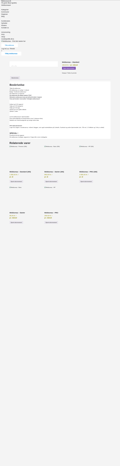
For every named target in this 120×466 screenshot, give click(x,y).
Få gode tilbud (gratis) (9, 3)
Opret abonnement (68, 68)
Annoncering (5, 32)
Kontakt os (5, 28)
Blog (2, 16)
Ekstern (4, 25)
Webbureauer (6, 5)
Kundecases (5, 21)
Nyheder (4, 23)
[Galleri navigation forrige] (12, 66)
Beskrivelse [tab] (15, 78)
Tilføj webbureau (9, 45)
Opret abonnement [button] (16, 181)
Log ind (4, 49)
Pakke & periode (72, 73)
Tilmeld (12, 49)
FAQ (2, 34)
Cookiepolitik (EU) (7, 39)
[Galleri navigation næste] (15, 66)
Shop (3, 37)
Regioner (4, 14)
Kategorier (5, 10)
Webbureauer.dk (6, 1)
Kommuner (5, 12)
